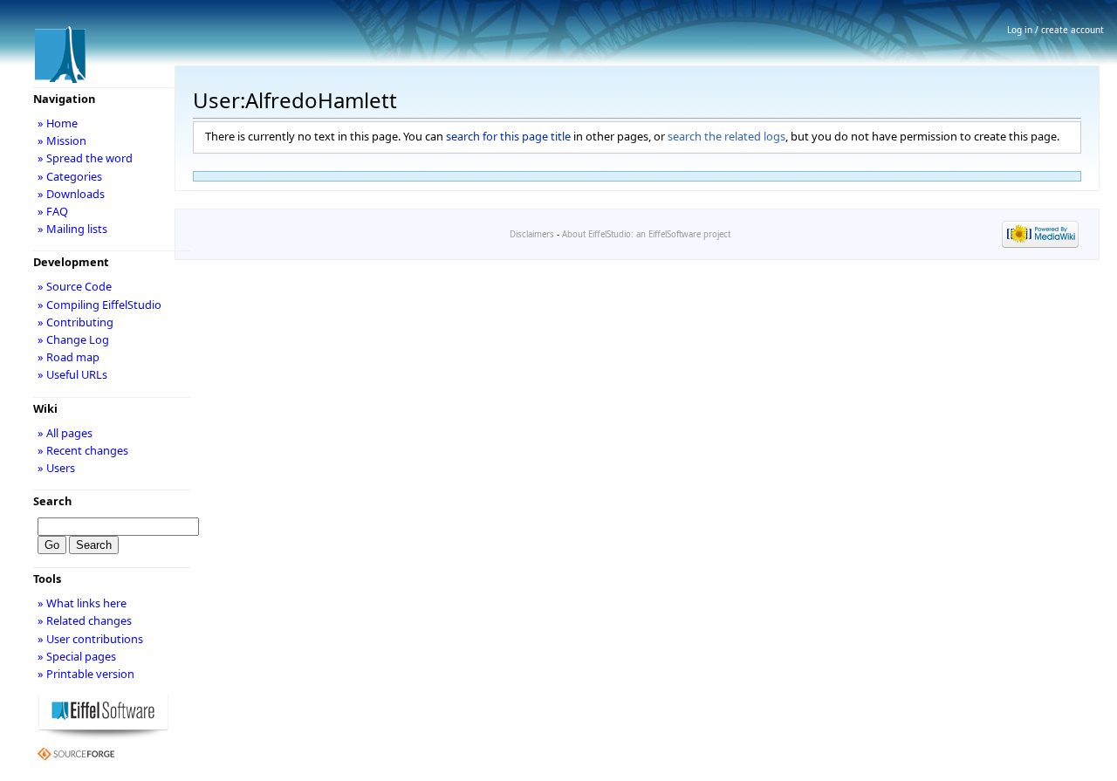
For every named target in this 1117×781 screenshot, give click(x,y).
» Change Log (73, 339)
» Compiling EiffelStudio (99, 304)
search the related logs (726, 136)
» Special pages (77, 656)
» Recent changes (83, 450)
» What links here (82, 603)
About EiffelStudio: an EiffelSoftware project (646, 234)
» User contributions (90, 639)
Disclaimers (532, 234)
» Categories (70, 176)
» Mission (62, 140)
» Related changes (85, 620)
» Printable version (86, 674)
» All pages (65, 433)
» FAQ (53, 211)
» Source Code (75, 286)
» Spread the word (85, 158)
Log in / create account (1055, 30)
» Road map (68, 357)
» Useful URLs (72, 374)
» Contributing (75, 322)
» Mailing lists (72, 228)
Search (52, 501)
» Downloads (71, 194)
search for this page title (508, 136)
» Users (56, 468)
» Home (58, 123)
